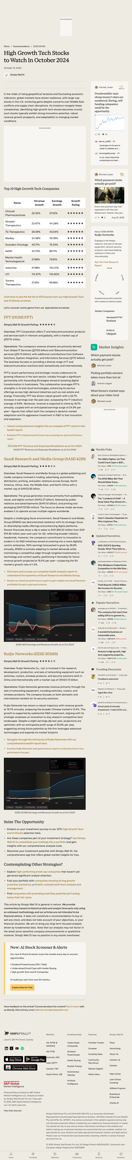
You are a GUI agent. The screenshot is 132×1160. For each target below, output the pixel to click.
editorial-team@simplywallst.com (51, 1010)
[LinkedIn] (6, 1048)
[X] (11, 1048)
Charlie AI (114, 1103)
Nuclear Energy (74, 1066)
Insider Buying (74, 1060)
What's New (94, 1074)
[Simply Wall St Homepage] (17, 1033)
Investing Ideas (95, 1054)
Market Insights (95, 1069)
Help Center (115, 1074)
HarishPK (101, 675)
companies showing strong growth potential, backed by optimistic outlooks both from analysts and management (44, 884)
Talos (100, 495)
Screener (92, 1048)
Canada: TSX (52, 1069)
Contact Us (115, 1060)
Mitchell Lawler (104, 365)
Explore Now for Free (22, 987)
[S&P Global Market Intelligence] (14, 1084)
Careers (113, 1065)
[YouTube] (17, 1048)
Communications (21, 46)
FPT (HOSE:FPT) (18, 317)
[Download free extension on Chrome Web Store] (20, 1067)
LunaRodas (102, 542)
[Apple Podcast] (27, 1048)
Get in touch (73, 1006)
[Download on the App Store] (13, 1059)
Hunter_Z (101, 581)
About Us (114, 1054)
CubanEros (102, 628)
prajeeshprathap (104, 561)
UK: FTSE (50, 1051)
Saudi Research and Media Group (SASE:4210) (45, 459)
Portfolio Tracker (96, 1042)
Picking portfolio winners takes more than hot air (107, 375)
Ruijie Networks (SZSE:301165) (31, 653)
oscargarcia (102, 608)
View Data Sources (12, 1110)
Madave (101, 689)
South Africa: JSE (54, 1074)
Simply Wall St (17, 74)
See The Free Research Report (106, 264)
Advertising (115, 1048)
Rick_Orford (103, 455)
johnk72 (101, 703)
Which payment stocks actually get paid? (105, 357)
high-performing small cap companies (38, 871)
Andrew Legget (104, 383)
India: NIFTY (51, 1063)
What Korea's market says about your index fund (108, 393)
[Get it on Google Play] (35, 1059)
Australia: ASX (53, 1057)
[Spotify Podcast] (22, 1048)
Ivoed (100, 514)
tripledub (101, 475)
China (6, 46)
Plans (112, 1042)
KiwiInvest (102, 648)
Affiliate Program (118, 1088)
